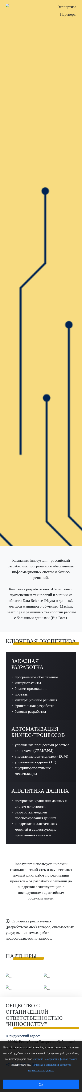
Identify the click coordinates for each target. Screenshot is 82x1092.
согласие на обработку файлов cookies (55, 1059)
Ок (41, 1084)
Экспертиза (66, 7)
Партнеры (68, 14)
